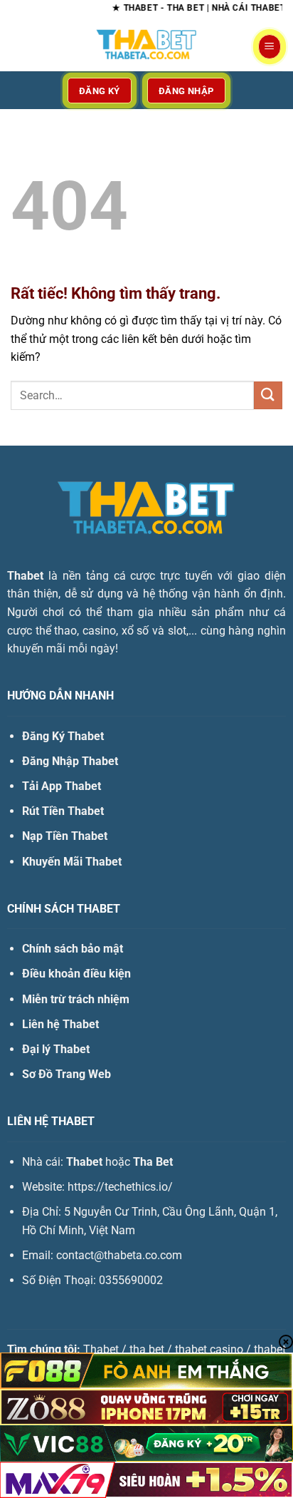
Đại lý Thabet (56, 1049)
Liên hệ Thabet (60, 1024)
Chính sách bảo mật (72, 948)
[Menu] (269, 46)
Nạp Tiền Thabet (64, 836)
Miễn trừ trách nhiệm (75, 999)
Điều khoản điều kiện (76, 973)
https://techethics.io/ (120, 1187)
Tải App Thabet (61, 786)
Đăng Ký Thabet (63, 736)
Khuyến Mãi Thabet (72, 861)
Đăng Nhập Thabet (70, 761)
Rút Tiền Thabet (63, 811)
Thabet (25, 576)
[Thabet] (146, 46)
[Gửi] (268, 395)
